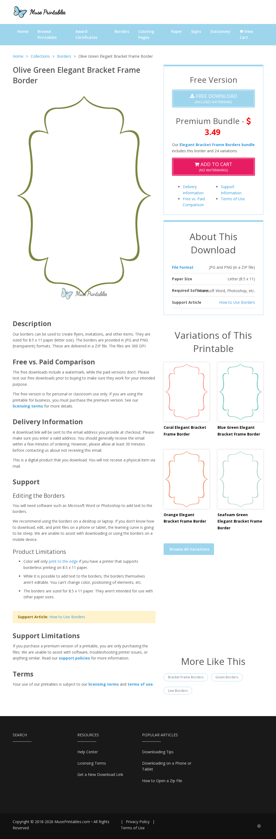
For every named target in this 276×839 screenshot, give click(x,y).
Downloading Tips (158, 751)
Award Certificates (86, 34)
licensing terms (28, 406)
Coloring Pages (146, 34)
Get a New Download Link (100, 774)
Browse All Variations (189, 549)
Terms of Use (233, 198)
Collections (40, 56)
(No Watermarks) (215, 166)
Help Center (87, 751)
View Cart (246, 34)
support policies (74, 658)
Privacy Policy (138, 821)
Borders (122, 31)
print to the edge (63, 561)
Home (22, 31)
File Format (183, 267)
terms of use (140, 684)
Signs (196, 31)
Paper (176, 31)
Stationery (220, 31)
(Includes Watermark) (216, 98)
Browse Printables (47, 34)
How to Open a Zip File (162, 780)
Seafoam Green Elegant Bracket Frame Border (240, 521)
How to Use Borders (67, 616)
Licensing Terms (91, 763)
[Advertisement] (213, 609)
